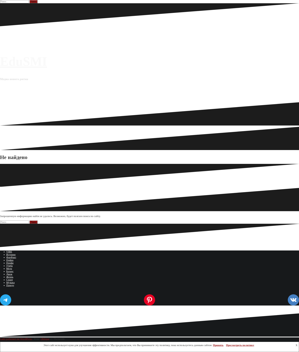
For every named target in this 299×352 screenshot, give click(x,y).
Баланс (10, 271)
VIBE (9, 251)
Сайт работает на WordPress (16, 338)
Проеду (10, 285)
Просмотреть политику (240, 345)
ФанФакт (11, 257)
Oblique (45, 338)
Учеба (9, 265)
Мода (9, 268)
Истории (11, 254)
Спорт (9, 279)
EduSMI (23, 61)
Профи (10, 263)
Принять (218, 345)
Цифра (9, 260)
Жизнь (9, 277)
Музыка (10, 282)
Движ (9, 274)
